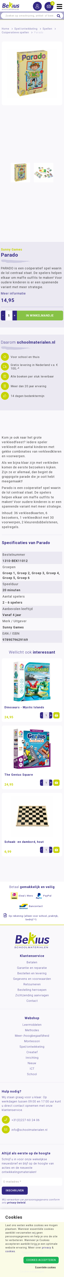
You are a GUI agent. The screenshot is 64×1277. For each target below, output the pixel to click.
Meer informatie (13, 293)
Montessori (32, 1041)
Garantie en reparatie (32, 968)
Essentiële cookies (45, 1267)
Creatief (32, 1052)
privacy (46, 1247)
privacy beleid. (16, 1202)
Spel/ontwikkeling (26, 28)
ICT (32, 1068)
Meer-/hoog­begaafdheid (32, 1035)
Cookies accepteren (41, 1260)
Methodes (32, 1030)
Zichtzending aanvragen (32, 995)
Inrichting (32, 1057)
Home (5, 28)
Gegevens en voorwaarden (32, 979)
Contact (32, 1000)
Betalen (32, 962)
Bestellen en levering (32, 973)
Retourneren (32, 984)
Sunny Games (11, 249)
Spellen (47, 28)
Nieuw (32, 1063)
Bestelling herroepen (32, 990)
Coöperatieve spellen (15, 32)
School (32, 1074)
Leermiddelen (32, 1024)
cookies (10, 1251)
